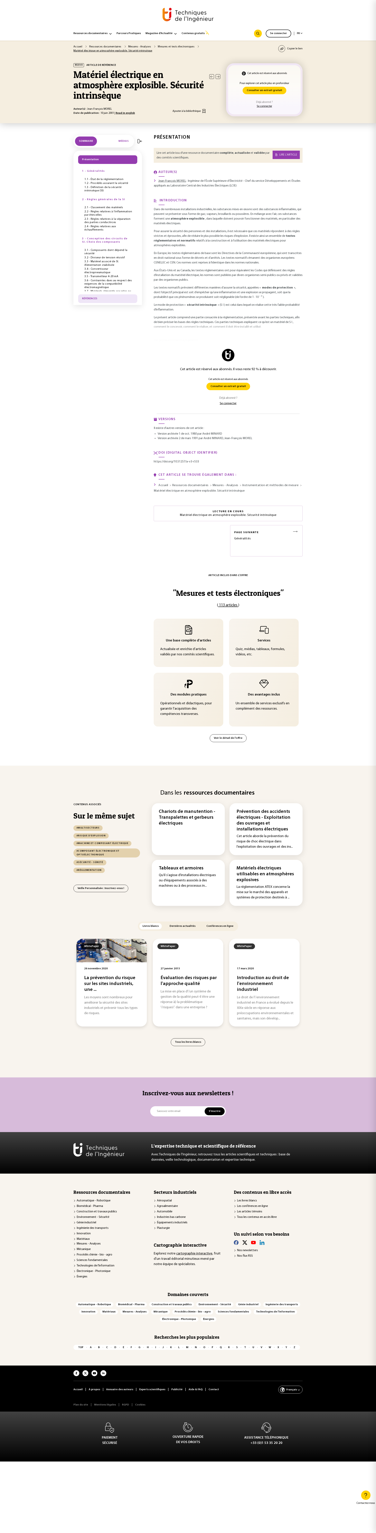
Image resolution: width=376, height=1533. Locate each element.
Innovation (84, 1233)
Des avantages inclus (264, 694)
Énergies (82, 1276)
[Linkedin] (262, 1242)
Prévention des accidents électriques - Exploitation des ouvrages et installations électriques (263, 820)
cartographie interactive (194, 1253)
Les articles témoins (249, 1211)
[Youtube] (253, 1242)
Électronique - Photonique (93, 1271)
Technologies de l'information (95, 1265)
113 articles (228, 605)
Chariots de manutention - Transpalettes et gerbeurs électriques (187, 817)
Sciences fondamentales (92, 1260)
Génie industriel (86, 1222)
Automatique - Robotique (93, 1200)
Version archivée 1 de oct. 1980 (177, 433)
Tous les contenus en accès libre (257, 1217)
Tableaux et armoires (181, 868)
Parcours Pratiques (129, 33)
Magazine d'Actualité (159, 33)
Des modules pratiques (189, 694)
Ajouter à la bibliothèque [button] (187, 111)
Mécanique (84, 1249)
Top (80, 1347)
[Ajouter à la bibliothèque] (203, 111)
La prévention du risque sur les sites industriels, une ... (109, 984)
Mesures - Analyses (89, 1243)
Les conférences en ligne (252, 1206)
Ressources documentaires (90, 33)
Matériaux (83, 1239)
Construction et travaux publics (97, 1211)
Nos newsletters (247, 1250)
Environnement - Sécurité (93, 1217)
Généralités (246, 535)
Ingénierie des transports (92, 1228)
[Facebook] (236, 1242)
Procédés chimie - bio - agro (94, 1254)
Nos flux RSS (245, 1255)
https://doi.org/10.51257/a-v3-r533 (176, 461)
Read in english (125, 113)
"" (228, 593)
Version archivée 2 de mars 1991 (178, 438)
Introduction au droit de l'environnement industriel (263, 984)
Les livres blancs (247, 1200)
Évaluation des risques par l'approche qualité (189, 981)
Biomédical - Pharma (90, 1206)
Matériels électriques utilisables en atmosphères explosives (265, 874)
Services (264, 640)
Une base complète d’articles (188, 640)
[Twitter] (244, 1242)
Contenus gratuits (193, 33)
